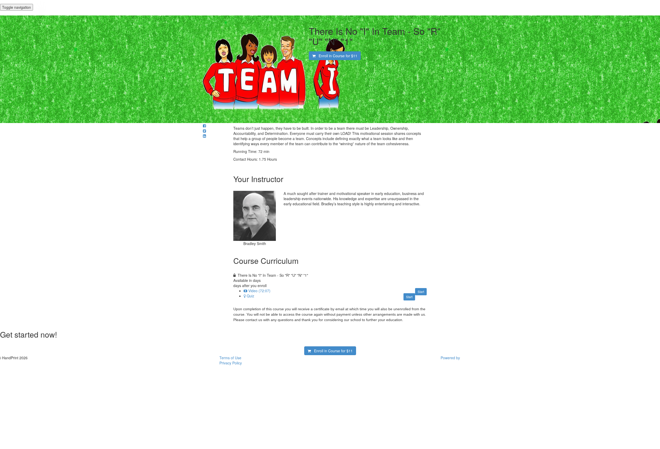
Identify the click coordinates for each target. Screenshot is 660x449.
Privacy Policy (230, 362)
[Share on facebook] (204, 125)
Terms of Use (230, 357)
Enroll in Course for (336, 55)
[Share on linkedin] (204, 135)
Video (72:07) (259, 290)
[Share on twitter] (204, 130)
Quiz (250, 295)
